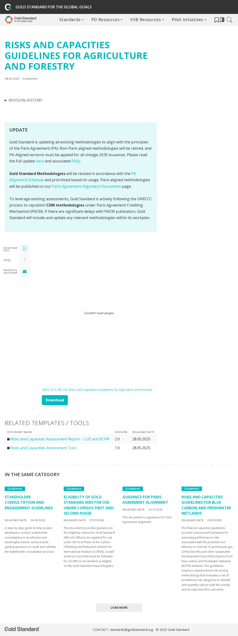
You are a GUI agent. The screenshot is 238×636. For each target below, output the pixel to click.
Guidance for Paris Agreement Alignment (145, 499)
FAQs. (76, 161)
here (40, 161)
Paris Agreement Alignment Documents (86, 186)
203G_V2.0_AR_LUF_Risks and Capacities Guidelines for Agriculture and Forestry (97, 389)
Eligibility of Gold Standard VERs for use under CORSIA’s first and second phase (89, 505)
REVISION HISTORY (25, 100)
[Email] (24, 271)
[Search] (229, 20)
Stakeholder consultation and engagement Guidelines (29, 502)
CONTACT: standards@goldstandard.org (123, 629)
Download (55, 400)
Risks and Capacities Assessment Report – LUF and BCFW (59, 439)
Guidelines (30, 78)
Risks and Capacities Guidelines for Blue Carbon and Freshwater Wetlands (206, 505)
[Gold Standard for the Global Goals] (22, 20)
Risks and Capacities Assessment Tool (43, 447)
